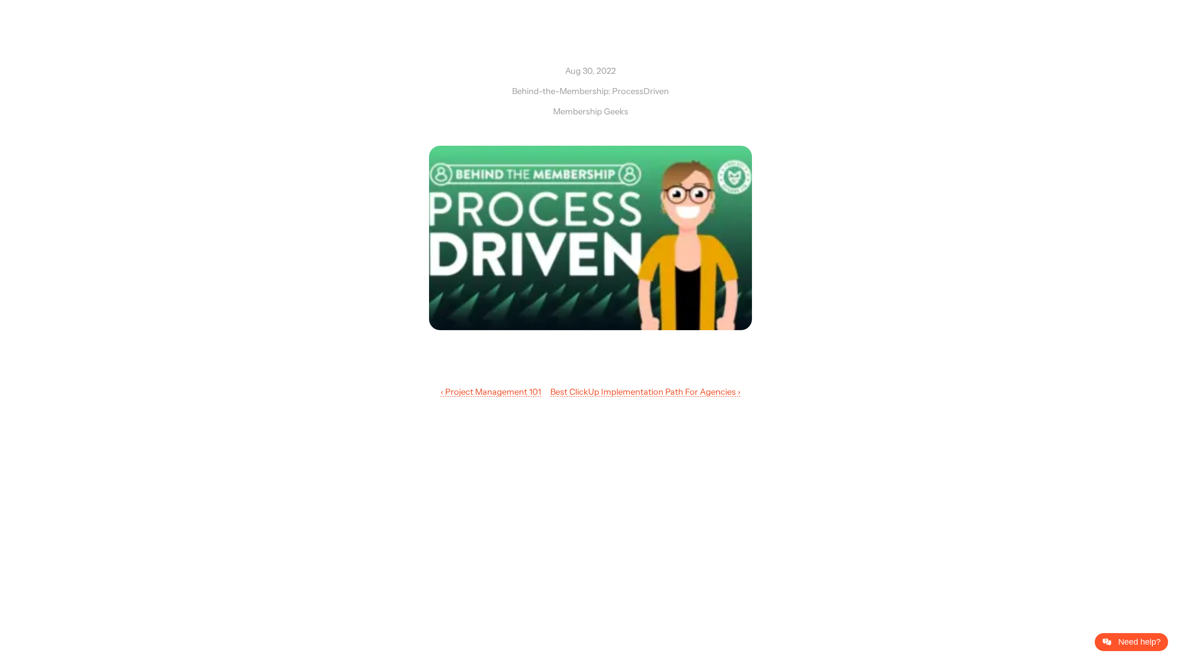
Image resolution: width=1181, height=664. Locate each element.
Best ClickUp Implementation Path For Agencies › (645, 392)
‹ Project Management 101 (491, 392)
